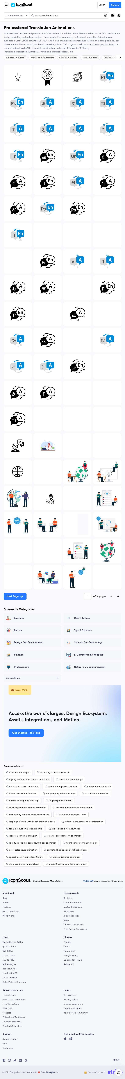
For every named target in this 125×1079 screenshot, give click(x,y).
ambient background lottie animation (67, 864)
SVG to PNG (8, 959)
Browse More (12, 678)
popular (104, 44)
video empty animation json (23, 835)
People (18, 630)
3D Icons (68, 898)
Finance (18, 655)
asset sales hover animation (23, 849)
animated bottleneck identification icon (67, 849)
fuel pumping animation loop (60, 793)
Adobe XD (69, 964)
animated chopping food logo (24, 800)
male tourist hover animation (23, 786)
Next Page (13, 596)
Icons (66, 920)
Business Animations (15, 57)
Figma (67, 942)
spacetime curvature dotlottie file (26, 856)
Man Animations (90, 57)
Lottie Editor (8, 955)
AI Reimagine (9, 964)
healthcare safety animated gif (81, 842)
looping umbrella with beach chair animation (32, 821)
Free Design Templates (75, 929)
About (5, 902)
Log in (102, 5)
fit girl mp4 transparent (60, 800)
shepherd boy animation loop (24, 864)
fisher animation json (19, 772)
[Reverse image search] (105, 15)
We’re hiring (8, 915)
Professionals (21, 667)
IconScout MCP (9, 973)
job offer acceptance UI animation (64, 835)
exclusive (94, 44)
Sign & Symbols (83, 630)
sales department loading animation (27, 807)
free (25, 33)
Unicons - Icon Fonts (74, 924)
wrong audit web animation (66, 856)
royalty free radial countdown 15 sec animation (32, 842)
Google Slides (70, 955)
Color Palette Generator (14, 982)
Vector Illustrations (73, 907)
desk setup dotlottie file (99, 786)
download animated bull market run (74, 807)
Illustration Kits (71, 915)
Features (6, 907)
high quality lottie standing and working (29, 814)
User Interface (82, 618)
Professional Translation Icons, (54, 51)
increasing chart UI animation (55, 772)
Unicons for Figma (73, 959)
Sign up (115, 5)
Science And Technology (88, 642)
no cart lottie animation (97, 793)
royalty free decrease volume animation (29, 779)
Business (19, 618)
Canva (67, 946)
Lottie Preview (9, 977)
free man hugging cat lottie (72, 814)
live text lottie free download (66, 828)
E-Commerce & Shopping (88, 655)
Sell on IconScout (10, 911)
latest (111, 44)
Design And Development (28, 642)
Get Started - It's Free (26, 733)
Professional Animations (42, 57)
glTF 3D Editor (9, 946)
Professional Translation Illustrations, (22, 51)
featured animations (14, 48)
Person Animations (68, 57)
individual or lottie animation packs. (93, 40)
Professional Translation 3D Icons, (72, 48)
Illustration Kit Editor (12, 942)
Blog (4, 898)
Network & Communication (89, 667)
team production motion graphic (25, 828)
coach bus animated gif (71, 779)
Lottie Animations (73, 902)
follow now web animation (22, 793)
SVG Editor (7, 951)
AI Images (69, 911)
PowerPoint (69, 951)
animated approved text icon (62, 786)
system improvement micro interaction (83, 821)
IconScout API (9, 968)
